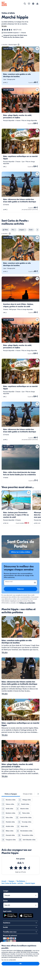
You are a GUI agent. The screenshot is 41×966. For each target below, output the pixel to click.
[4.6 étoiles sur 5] (7, 29)
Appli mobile (7, 911)
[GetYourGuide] (4, 4)
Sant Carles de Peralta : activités (12, 883)
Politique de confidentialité (27, 603)
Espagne (11, 881)
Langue (5, 891)
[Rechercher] (24, 3)
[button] (20, 65)
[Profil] (37, 4)
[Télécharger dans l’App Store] (26, 916)
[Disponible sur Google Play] (10, 916)
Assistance (6, 923)
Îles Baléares (21, 881)
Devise (5, 901)
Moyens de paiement (10, 935)
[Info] (18, 44)
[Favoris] (29, 4)
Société (5, 927)
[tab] (11, 794)
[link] (20, 65)
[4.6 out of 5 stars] (20, 867)
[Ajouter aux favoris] (37, 48)
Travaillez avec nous (9, 932)
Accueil (4, 881)
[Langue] (33, 3)
